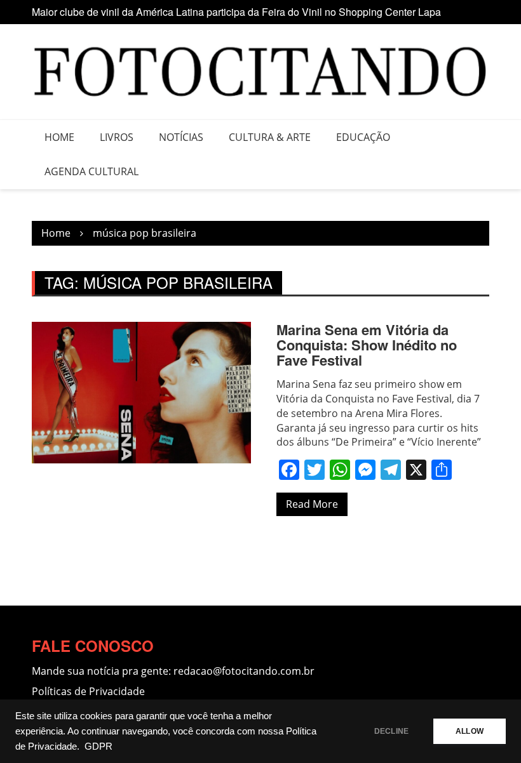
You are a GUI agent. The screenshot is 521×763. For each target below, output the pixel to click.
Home (59, 137)
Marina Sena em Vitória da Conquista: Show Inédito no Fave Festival (366, 344)
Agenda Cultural (91, 171)
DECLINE (391, 731)
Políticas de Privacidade (88, 691)
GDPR (98, 746)
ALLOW (470, 731)
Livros (116, 137)
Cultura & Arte (270, 137)
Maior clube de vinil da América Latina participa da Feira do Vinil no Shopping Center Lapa (236, 11)
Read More (312, 504)
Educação (363, 137)
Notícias (181, 137)
